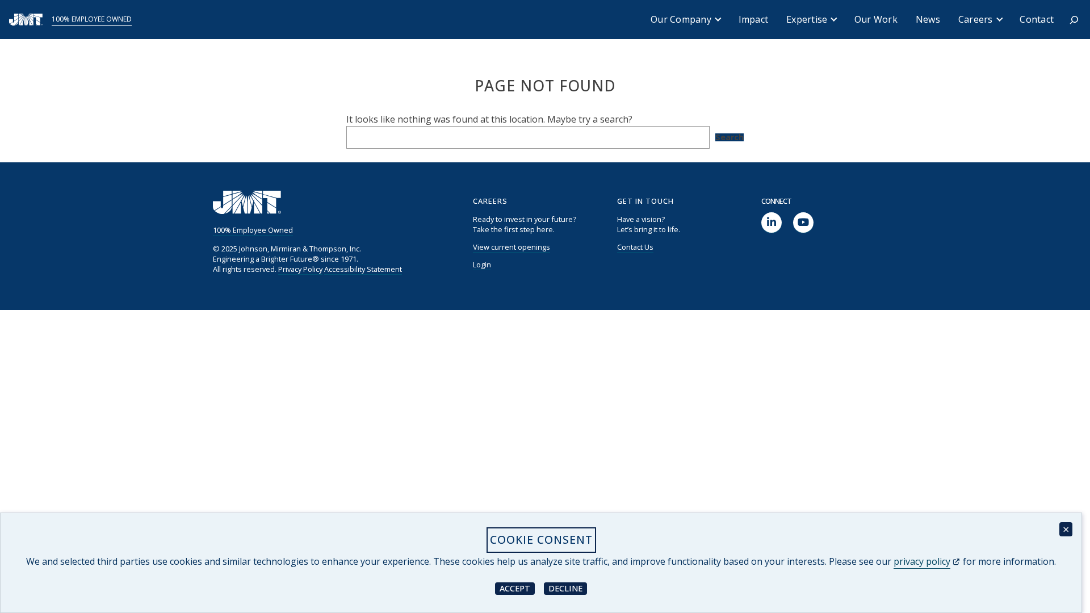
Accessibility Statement (363, 269)
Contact (1037, 19)
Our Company (681, 19)
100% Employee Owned (92, 19)
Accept (517, 587)
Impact (754, 19)
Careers (975, 19)
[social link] (771, 222)
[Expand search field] (1074, 20)
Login (482, 264)
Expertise (806, 19)
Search (729, 137)
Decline (567, 587)
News (928, 19)
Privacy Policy (300, 269)
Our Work (876, 19)
